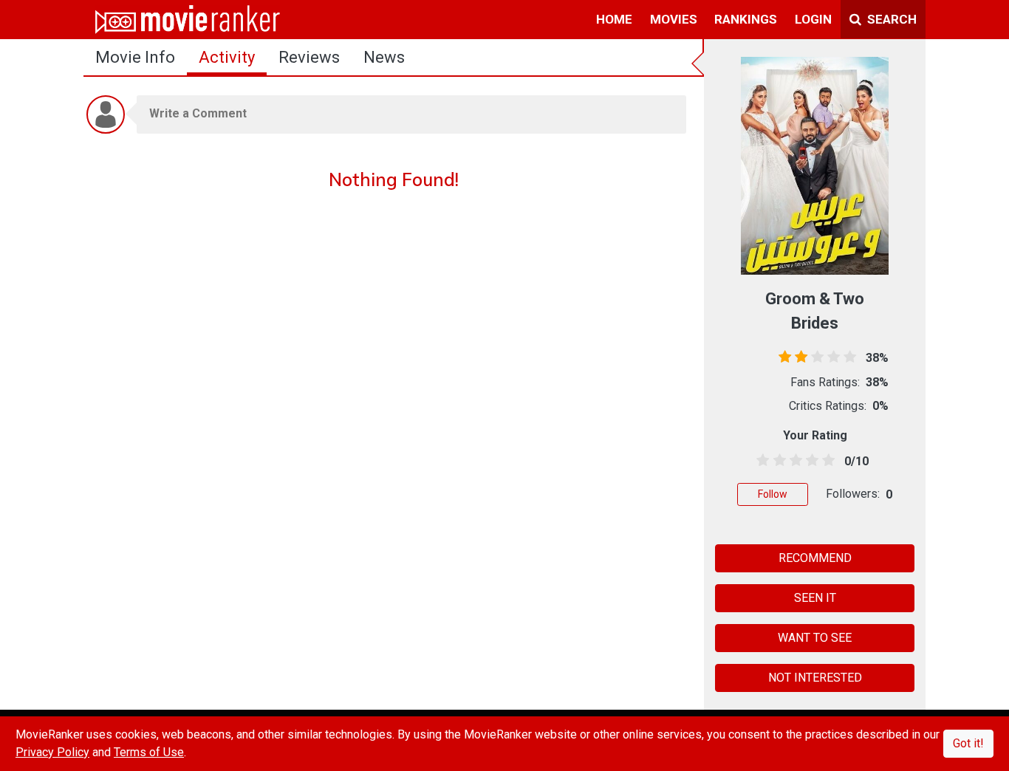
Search (890, 19)
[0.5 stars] (760, 460)
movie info (135, 57)
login (813, 19)
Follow (772, 494)
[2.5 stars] (792, 460)
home (614, 19)
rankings (745, 19)
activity (227, 57)
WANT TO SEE (815, 638)
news (384, 57)
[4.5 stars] (826, 460)
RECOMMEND (815, 558)
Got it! (968, 743)
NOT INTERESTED (815, 678)
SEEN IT (815, 598)
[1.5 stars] (776, 460)
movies (673, 19)
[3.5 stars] (809, 460)
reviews (309, 57)
